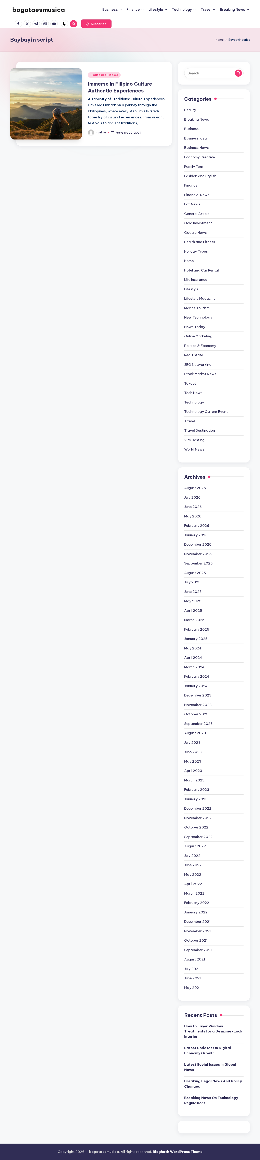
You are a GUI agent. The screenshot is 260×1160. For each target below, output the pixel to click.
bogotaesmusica (38, 10)
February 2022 (196, 902)
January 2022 (196, 912)
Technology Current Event (206, 411)
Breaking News (196, 119)
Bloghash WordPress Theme (178, 1151)
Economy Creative (199, 157)
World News (194, 449)
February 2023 (196, 789)
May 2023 (192, 761)
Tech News (193, 393)
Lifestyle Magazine (200, 298)
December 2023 (197, 695)
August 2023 (195, 733)
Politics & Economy (200, 345)
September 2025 (198, 563)
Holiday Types (196, 251)
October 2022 (196, 827)
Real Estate (193, 355)
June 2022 (193, 865)
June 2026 (193, 506)
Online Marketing (198, 336)
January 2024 (196, 686)
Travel (189, 421)
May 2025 (192, 601)
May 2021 (192, 987)
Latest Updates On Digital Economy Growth (207, 1050)
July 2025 (192, 582)
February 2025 (196, 629)
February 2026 (196, 525)
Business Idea (195, 138)
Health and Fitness (104, 74)
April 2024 (193, 657)
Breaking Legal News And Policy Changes (213, 1084)
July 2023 (192, 742)
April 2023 (193, 770)
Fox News (192, 204)
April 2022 (193, 884)
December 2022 (197, 808)
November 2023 (198, 705)
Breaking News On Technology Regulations (211, 1100)
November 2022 (198, 818)
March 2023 (194, 780)
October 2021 (196, 940)
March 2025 (194, 620)
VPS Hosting (194, 440)
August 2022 (195, 846)
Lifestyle (191, 289)
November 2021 (197, 931)
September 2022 (198, 837)
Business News (196, 147)
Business (191, 129)
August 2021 (194, 959)
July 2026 (192, 497)
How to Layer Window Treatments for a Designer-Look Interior (213, 1031)
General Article (196, 213)
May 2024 (192, 648)
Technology (194, 402)
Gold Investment (198, 223)
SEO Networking (197, 364)
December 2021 (197, 921)
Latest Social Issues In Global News (210, 1067)
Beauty (190, 110)
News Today (194, 327)
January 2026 (196, 535)
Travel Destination (199, 430)
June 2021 (192, 978)
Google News (195, 232)
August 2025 (195, 573)
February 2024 (196, 676)
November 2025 (198, 554)
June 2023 (193, 752)
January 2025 (196, 638)
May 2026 (192, 516)
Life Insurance (195, 279)
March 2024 (194, 667)
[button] (96, 23)
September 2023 (198, 723)
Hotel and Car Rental (201, 270)
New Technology (198, 317)
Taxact (190, 383)
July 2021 (192, 969)
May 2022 (192, 874)
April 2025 (193, 610)
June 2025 (193, 591)
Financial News (196, 195)
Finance (190, 185)
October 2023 (196, 714)
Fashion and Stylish (200, 176)
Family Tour (193, 166)
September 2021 (198, 950)
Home (189, 261)
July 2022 (192, 855)
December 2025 (197, 544)
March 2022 (194, 893)
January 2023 (196, 799)
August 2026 (195, 488)
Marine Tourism (197, 308)
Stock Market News (200, 374)
